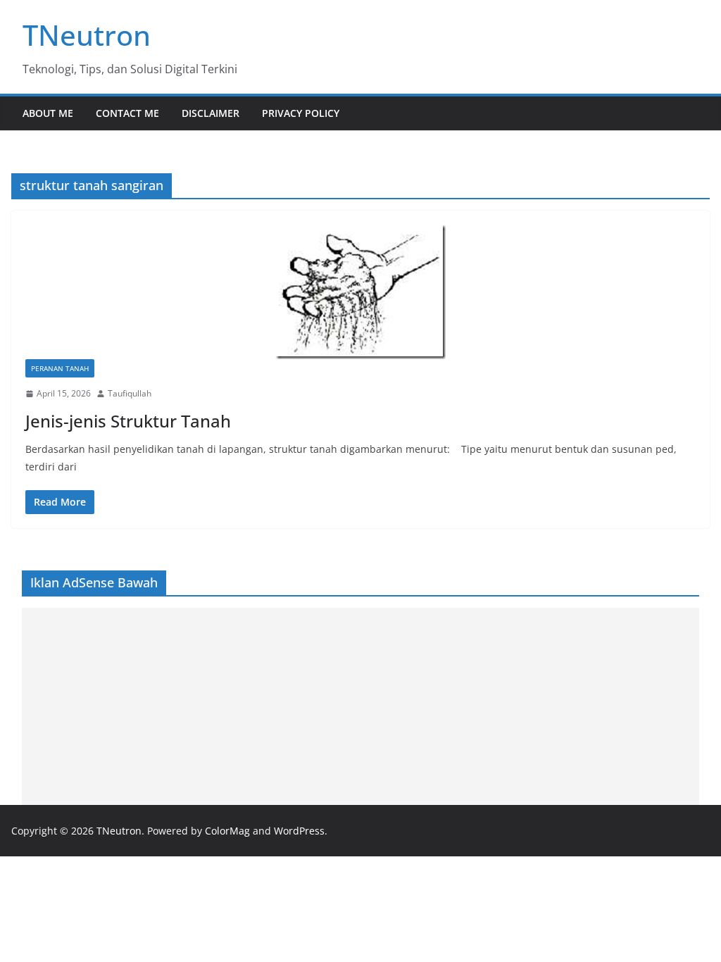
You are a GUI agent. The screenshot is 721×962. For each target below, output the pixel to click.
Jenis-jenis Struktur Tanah (128, 420)
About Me (48, 113)
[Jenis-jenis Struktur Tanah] (360, 292)
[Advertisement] (361, 706)
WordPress (299, 830)
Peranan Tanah (60, 368)
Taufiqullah (129, 393)
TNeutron (87, 34)
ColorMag (227, 830)
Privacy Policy (300, 113)
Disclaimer (210, 113)
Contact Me (127, 113)
